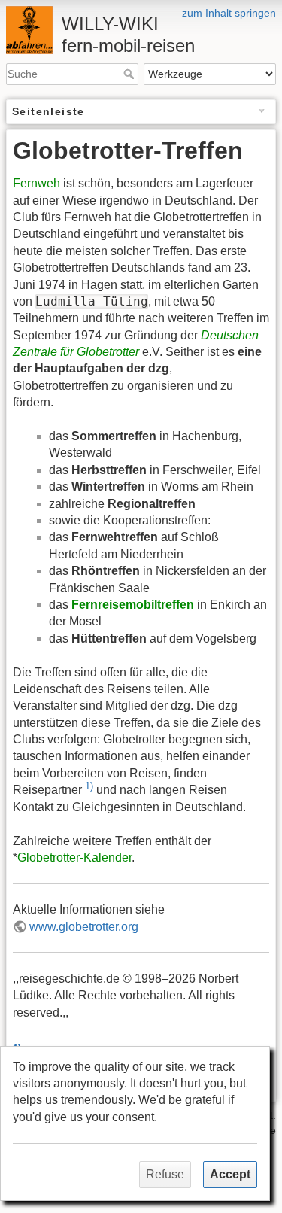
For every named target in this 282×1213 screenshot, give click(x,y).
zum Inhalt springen (229, 13)
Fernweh (36, 183)
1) (89, 786)
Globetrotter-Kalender (74, 857)
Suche (130, 73)
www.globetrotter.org (83, 926)
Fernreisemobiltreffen (132, 604)
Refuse (165, 1174)
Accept (230, 1174)
